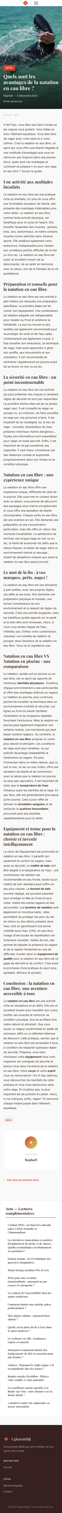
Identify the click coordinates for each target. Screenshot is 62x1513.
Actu (9, 67)
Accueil (7, 115)
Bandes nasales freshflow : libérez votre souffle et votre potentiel (28, 1378)
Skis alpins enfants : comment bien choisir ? (29, 1317)
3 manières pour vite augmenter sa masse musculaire (29, 1404)
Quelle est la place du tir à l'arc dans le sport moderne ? (30, 1328)
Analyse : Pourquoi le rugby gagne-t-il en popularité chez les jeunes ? (31, 1366)
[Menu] (36, 3)
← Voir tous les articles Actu (21, 1180)
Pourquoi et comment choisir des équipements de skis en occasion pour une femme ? (30, 1353)
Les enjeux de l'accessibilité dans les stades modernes (29, 1294)
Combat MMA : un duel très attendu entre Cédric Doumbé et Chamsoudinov (29, 1228)
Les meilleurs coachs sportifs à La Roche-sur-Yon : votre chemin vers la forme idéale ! (30, 1391)
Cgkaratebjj (21, 1438)
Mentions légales (12, 1485)
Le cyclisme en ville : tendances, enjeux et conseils (27, 1340)
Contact (7, 1491)
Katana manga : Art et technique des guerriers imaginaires (29, 1260)
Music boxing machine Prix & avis (28, 1270)
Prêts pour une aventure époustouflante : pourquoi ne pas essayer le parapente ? (27, 1281)
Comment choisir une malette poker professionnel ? (29, 1306)
